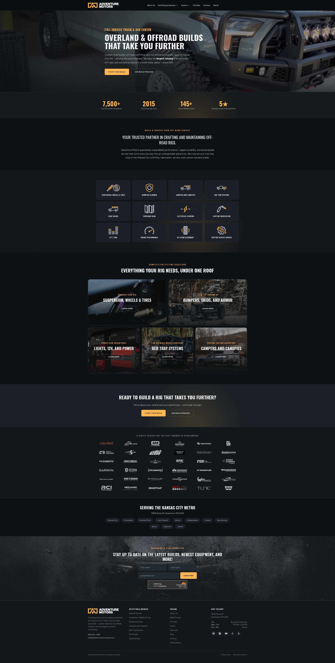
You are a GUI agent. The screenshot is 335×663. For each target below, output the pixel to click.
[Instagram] (219, 633)
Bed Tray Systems (136, 630)
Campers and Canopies (138, 626)
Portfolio (196, 5)
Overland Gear (134, 638)
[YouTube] (226, 633)
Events (184, 5)
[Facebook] (213, 633)
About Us (151, 5)
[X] (238, 633)
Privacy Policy (226, 655)
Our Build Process (144, 72)
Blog (172, 634)
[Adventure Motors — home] (103, 5)
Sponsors (174, 630)
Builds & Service (135, 613)
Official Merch (175, 642)
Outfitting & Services (166, 5)
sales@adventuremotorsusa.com (101, 638)
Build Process (175, 617)
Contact (206, 5)
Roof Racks (133, 634)
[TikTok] (232, 633)
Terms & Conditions (240, 655)
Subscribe (188, 575)
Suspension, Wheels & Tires (140, 617)
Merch (216, 5)
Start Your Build (116, 72)
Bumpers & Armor (136, 622)
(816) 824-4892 (94, 634)
